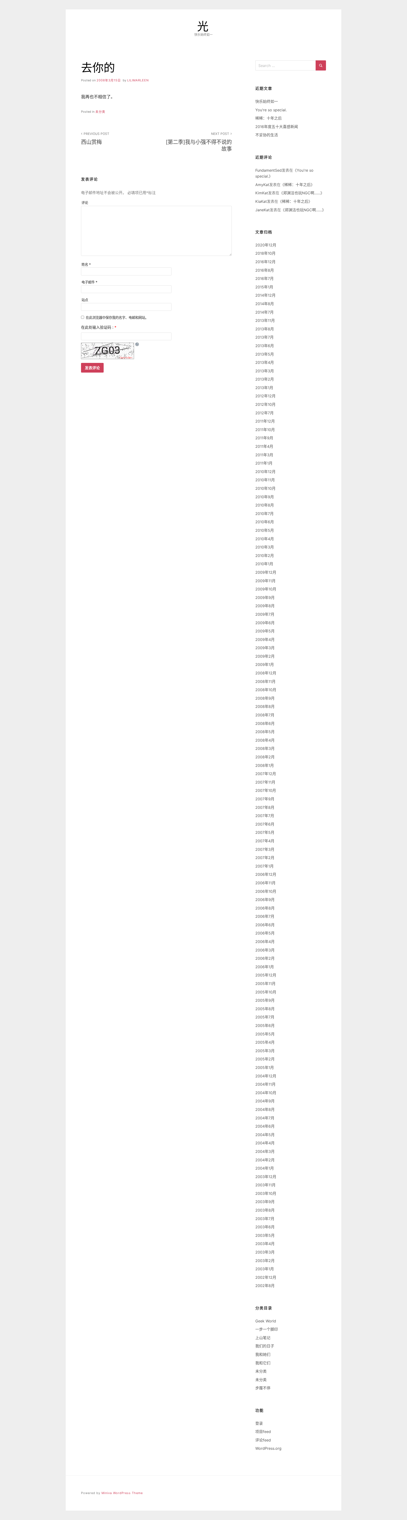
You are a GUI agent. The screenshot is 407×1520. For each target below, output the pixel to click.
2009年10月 (265, 589)
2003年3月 (265, 1252)
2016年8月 (264, 270)
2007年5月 (264, 832)
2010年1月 (264, 563)
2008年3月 (265, 748)
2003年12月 (265, 1176)
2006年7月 (264, 916)
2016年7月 (264, 278)
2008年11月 (265, 681)
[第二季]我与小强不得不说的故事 (199, 142)
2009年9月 (265, 597)
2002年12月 (265, 1277)
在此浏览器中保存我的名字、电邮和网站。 (117, 318)
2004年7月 (264, 1118)
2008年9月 (265, 698)
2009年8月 (265, 605)
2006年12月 (265, 874)
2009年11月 (265, 580)
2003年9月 (265, 1201)
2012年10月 (265, 404)
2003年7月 (264, 1218)
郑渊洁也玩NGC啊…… (301, 193)
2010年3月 (264, 547)
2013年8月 (264, 329)
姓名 (86, 264)
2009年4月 (265, 639)
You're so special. (271, 110)
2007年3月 (264, 849)
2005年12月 (265, 975)
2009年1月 (264, 664)
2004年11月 (265, 1084)
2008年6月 (265, 723)
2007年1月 (264, 866)
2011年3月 (264, 455)
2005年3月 (265, 1050)
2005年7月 (264, 1017)
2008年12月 (265, 673)
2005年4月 (265, 1042)
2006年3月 (265, 950)
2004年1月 (264, 1168)
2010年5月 (264, 530)
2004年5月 (265, 1134)
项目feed (263, 1431)
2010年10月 (265, 488)
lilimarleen (138, 80)
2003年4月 (265, 1243)
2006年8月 (265, 908)
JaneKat (262, 210)
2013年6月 (264, 345)
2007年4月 (264, 841)
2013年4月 (264, 362)
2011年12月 (265, 421)
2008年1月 (264, 765)
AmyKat (262, 184)
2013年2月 (264, 379)
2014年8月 (264, 303)
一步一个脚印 (266, 1329)
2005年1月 (264, 1067)
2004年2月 (265, 1160)
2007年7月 (264, 815)
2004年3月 (265, 1151)
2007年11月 (265, 782)
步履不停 (262, 1388)
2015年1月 (264, 287)
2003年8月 (265, 1210)
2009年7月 (264, 614)
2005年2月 (265, 1059)
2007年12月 (265, 773)
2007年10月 (265, 790)
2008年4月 (265, 740)
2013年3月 (264, 371)
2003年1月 (264, 1269)
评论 (84, 203)
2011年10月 (265, 429)
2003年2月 (265, 1260)
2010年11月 (265, 480)
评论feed (263, 1440)
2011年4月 (264, 446)
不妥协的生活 (266, 135)
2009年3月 (265, 647)
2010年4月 (264, 538)
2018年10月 (265, 253)
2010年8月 (264, 505)
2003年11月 (265, 1185)
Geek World (265, 1321)
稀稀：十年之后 (268, 118)
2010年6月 (264, 521)
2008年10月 (265, 689)
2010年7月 (264, 513)
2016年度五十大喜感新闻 (276, 126)
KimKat (261, 193)
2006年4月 (265, 941)
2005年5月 (265, 1034)
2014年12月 (265, 295)
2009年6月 (265, 622)
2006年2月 (265, 958)
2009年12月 (265, 572)
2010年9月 (264, 496)
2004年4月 (265, 1143)
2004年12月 (265, 1076)
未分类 (100, 111)
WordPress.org (268, 1448)
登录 (259, 1423)
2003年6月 (265, 1227)
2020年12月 (265, 245)
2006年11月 (265, 882)
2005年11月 (265, 983)
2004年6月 (265, 1126)
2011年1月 (264, 463)
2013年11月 (265, 320)
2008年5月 (265, 731)
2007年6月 (264, 824)
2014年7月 (264, 312)
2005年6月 (265, 1025)
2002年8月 (265, 1285)
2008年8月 (265, 706)
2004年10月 (265, 1092)
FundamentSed (268, 170)
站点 (84, 300)
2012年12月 (265, 396)
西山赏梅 (95, 138)
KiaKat (261, 201)
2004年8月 (265, 1109)
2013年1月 (264, 387)
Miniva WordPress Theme (122, 1493)
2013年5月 (264, 354)
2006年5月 (265, 933)
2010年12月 (265, 471)
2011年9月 (264, 438)
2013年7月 (264, 337)
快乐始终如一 (266, 101)
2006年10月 (265, 891)
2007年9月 (264, 799)
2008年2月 (265, 757)
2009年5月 (265, 631)
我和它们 (262, 1363)
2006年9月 (265, 899)
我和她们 (262, 1354)
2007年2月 (264, 857)
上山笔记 (262, 1337)
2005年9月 (265, 1000)
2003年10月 (265, 1193)
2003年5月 (265, 1235)
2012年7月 (264, 413)
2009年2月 (265, 656)
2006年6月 (265, 924)
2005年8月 (265, 1008)
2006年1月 (264, 966)
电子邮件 (89, 282)
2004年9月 (265, 1101)
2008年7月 (264, 715)
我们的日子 (264, 1346)
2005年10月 (265, 992)
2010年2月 (264, 555)
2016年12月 (265, 261)
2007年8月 (264, 807)
